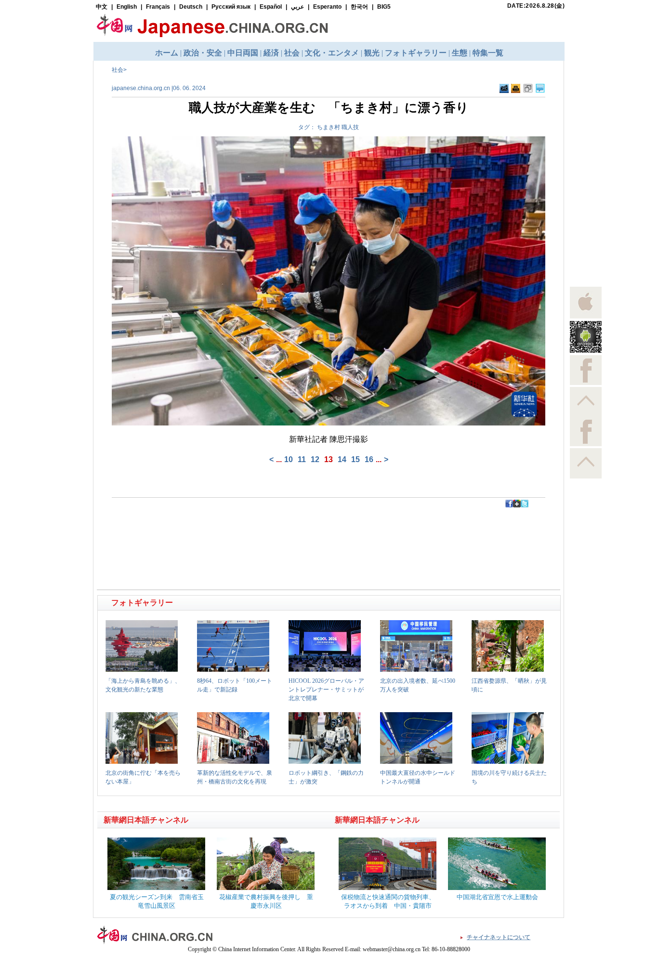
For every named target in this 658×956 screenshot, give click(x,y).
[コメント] (540, 88)
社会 (117, 69)
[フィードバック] (504, 88)
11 (302, 459)
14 (342, 459)
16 (369, 459)
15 (355, 459)
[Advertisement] (214, 529)
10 (288, 459)
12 (315, 459)
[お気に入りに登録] (528, 88)
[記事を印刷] (515, 88)
